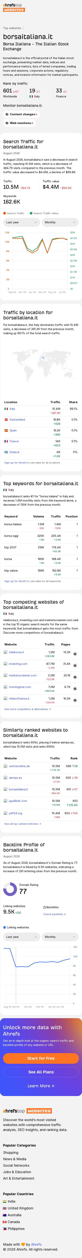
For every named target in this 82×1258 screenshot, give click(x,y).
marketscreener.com (23, 675)
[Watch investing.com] (75, 665)
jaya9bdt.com (18, 801)
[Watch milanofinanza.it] (75, 700)
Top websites (12, 28)
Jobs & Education (17, 1172)
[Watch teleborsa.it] (75, 654)
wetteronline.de (19, 766)
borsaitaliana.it (18, 789)
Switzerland (17, 419)
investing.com (18, 664)
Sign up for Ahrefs (15, 462)
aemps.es (15, 777)
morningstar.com (20, 687)
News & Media (14, 1159)
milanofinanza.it (19, 698)
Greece (14, 452)
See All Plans (41, 1072)
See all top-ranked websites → (22, 823)
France (14, 441)
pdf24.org (15, 813)
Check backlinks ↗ (54, 914)
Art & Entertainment (18, 1178)
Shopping (10, 1153)
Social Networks (16, 1165)
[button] (16, 975)
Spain (13, 430)
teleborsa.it (16, 652)
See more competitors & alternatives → (27, 709)
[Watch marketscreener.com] (75, 677)
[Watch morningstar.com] (75, 688)
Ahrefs (36, 1244)
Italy (12, 409)
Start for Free (41, 1058)
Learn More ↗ (41, 1086)
